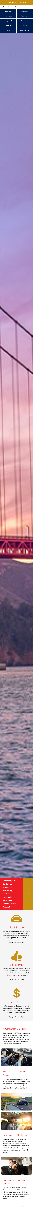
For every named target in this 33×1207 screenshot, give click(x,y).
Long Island (8, 21)
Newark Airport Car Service (11, 7)
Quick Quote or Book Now (16, 3)
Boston (8, 30)
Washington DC (24, 30)
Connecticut (8, 16)
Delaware (24, 25)
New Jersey (24, 11)
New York (8, 11)
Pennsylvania (25, 16)
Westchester (24, 21)
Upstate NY (8, 25)
